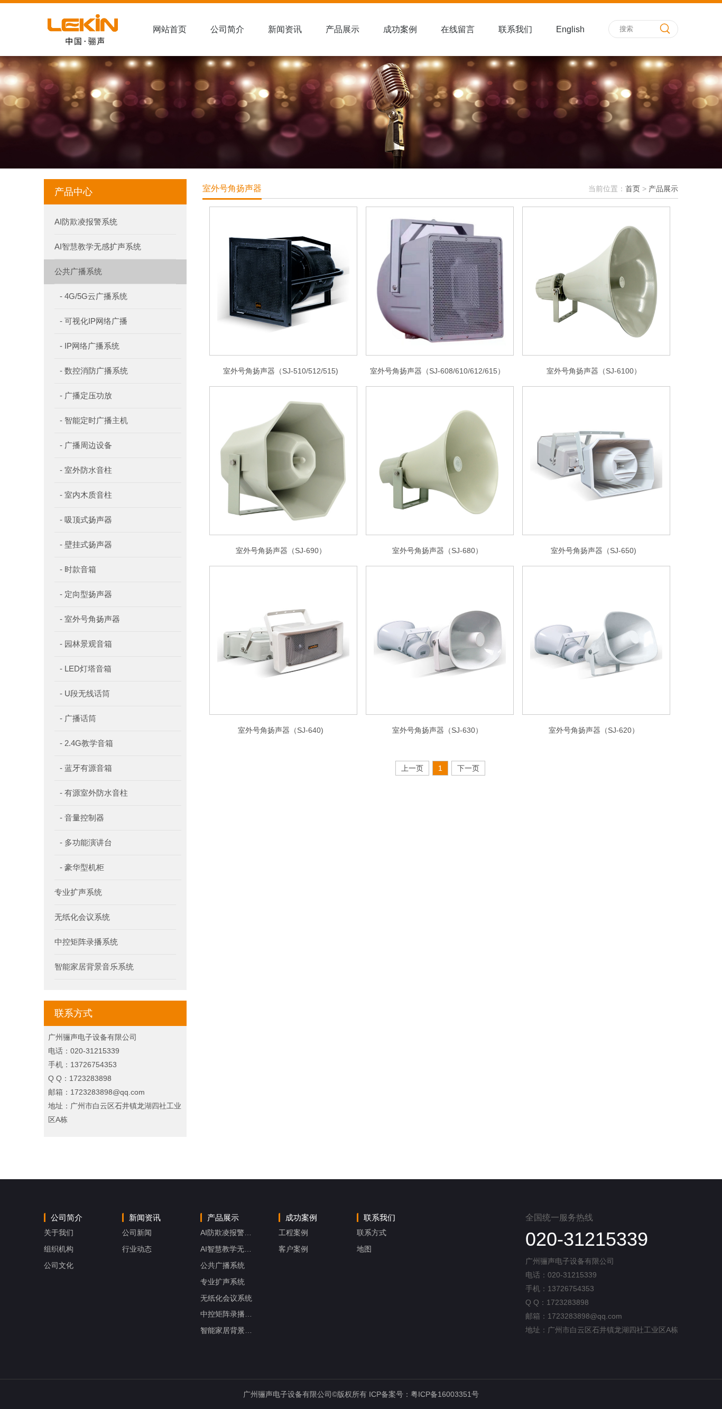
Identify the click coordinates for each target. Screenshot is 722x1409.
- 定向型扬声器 (86, 594)
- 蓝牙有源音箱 (86, 767)
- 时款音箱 (78, 569)
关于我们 (58, 1232)
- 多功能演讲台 (86, 842)
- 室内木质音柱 (86, 494)
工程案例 (293, 1232)
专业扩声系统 (78, 892)
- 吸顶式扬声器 (86, 519)
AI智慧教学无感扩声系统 (97, 246)
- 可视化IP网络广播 (93, 320)
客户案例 (293, 1249)
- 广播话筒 (78, 718)
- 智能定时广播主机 (94, 420)
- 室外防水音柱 (86, 469)
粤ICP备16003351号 (445, 1394)
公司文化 (58, 1265)
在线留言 (458, 29)
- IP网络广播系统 (89, 345)
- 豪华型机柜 (82, 867)
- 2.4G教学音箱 (86, 743)
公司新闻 (137, 1232)
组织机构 (58, 1249)
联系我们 (515, 29)
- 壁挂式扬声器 (86, 544)
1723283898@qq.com (107, 1092)
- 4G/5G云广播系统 (93, 296)
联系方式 (371, 1232)
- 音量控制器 (82, 817)
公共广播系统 (78, 271)
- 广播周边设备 (86, 445)
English (570, 29)
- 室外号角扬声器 (90, 618)
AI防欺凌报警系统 (85, 221)
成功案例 (400, 29)
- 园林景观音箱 (86, 643)
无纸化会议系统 (82, 916)
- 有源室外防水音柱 (94, 792)
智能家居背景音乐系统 (94, 966)
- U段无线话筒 (85, 693)
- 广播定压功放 (86, 395)
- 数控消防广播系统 (94, 370)
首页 (632, 188)
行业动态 (137, 1249)
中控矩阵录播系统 (86, 941)
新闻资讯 (285, 29)
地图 (364, 1249)
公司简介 (227, 29)
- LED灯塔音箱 (86, 668)
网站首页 (170, 29)
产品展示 (342, 29)
